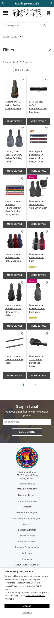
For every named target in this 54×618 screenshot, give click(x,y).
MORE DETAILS (14, 122)
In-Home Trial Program (27, 513)
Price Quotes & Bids (27, 541)
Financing (27, 559)
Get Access (40, 4)
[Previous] (3, 3)
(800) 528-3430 (27, 484)
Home (6, 36)
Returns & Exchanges (27, 501)
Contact (27, 524)
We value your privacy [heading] (18, 571)
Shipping (27, 507)
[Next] (50, 3)
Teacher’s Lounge (27, 536)
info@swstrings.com (27, 489)
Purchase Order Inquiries (27, 547)
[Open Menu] (5, 12)
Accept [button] (27, 606)
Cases (14, 36)
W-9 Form (27, 553)
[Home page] (27, 12)
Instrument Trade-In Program (27, 518)
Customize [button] (27, 613)
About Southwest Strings (27, 565)
